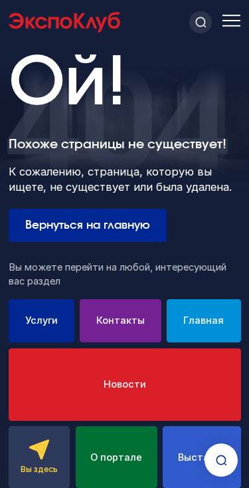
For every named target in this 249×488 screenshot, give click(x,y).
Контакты (120, 320)
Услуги (41, 320)
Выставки (202, 457)
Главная (203, 320)
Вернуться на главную (87, 225)
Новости (125, 384)
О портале (116, 457)
